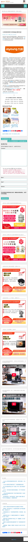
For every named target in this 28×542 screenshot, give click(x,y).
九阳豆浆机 (15, 133)
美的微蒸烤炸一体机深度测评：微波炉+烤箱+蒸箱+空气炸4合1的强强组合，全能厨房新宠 (13, 497)
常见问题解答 (6, 133)
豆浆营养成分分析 (6, 139)
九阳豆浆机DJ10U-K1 (13, 88)
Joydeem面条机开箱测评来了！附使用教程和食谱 (13, 484)
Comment (3, 148)
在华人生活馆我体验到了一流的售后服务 (16, 141)
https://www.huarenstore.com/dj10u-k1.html (10, 92)
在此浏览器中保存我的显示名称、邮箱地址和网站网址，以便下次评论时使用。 (14, 193)
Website (3, 186)
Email (2, 182)
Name (2, 177)
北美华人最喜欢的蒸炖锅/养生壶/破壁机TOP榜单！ (13, 506)
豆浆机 (10, 58)
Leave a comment (13, 34)
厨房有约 (14, 539)
